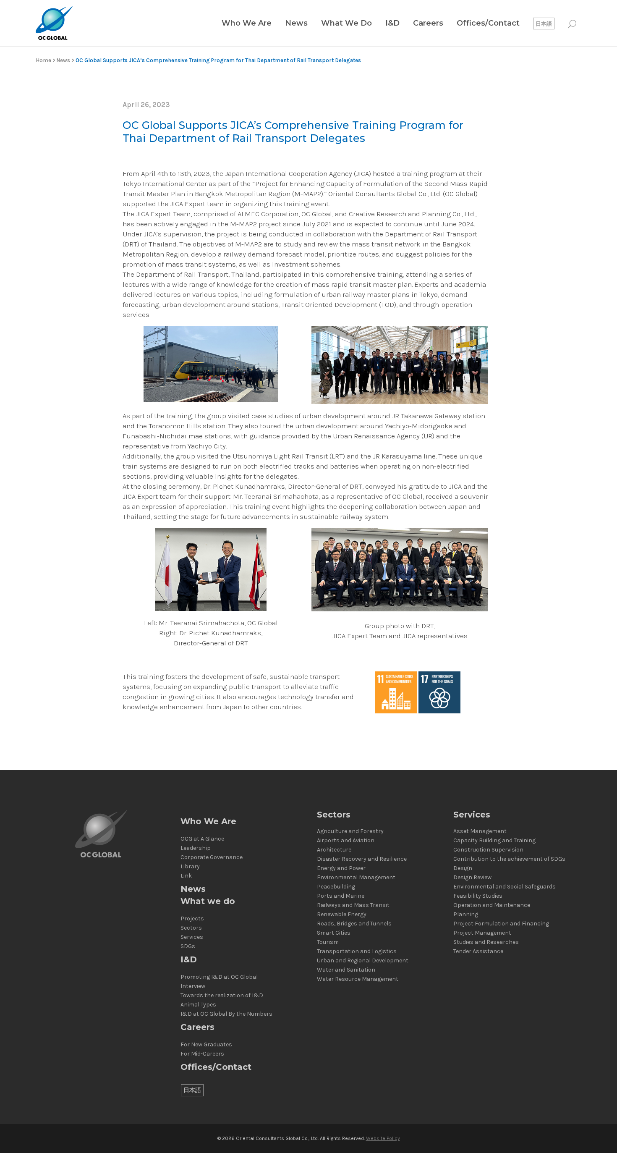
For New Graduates (206, 1044)
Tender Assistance (478, 951)
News (63, 60)
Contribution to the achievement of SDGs (509, 859)
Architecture (334, 849)
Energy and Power (341, 868)
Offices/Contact (215, 1067)
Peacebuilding (336, 886)
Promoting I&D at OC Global (219, 977)
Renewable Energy (341, 914)
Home (43, 60)
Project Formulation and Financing (501, 923)
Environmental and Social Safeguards (504, 886)
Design (462, 868)
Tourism (328, 942)
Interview (192, 986)
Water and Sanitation (346, 970)
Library (190, 866)
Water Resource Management (357, 979)
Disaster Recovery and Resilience (362, 859)
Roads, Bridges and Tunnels (354, 923)
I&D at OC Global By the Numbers (226, 1014)
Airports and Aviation (345, 840)
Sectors (191, 928)
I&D (188, 959)
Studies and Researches (486, 942)
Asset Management (480, 831)
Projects (192, 918)
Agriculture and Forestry (350, 831)
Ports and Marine (340, 896)
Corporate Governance (211, 857)
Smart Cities (333, 933)
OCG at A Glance (202, 839)
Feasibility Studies (477, 896)
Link (186, 876)
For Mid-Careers (202, 1054)
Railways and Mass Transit (353, 905)
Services (191, 937)
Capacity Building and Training (494, 840)
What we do (207, 901)
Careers (197, 1027)
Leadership (195, 848)
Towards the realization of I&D (221, 995)
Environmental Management (356, 877)
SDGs (187, 946)
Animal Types (198, 1004)
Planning (465, 914)
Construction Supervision (488, 849)
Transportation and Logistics (357, 951)
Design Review (472, 877)
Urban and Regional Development (362, 960)
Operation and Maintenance (491, 905)
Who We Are (208, 821)
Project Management (482, 933)
